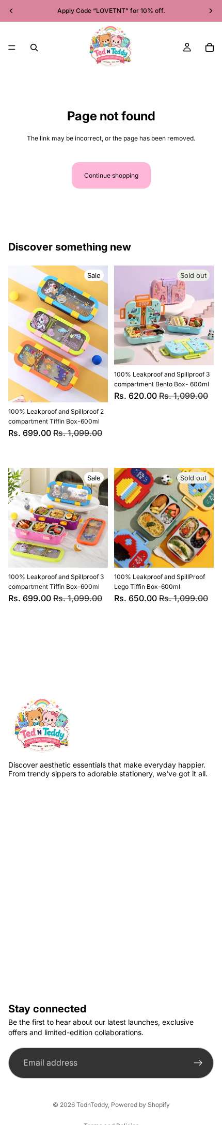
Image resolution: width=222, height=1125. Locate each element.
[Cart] (209, 47)
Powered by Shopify (140, 1104)
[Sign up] (198, 1063)
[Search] (34, 47)
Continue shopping (111, 175)
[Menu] (12, 47)
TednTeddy (92, 1104)
